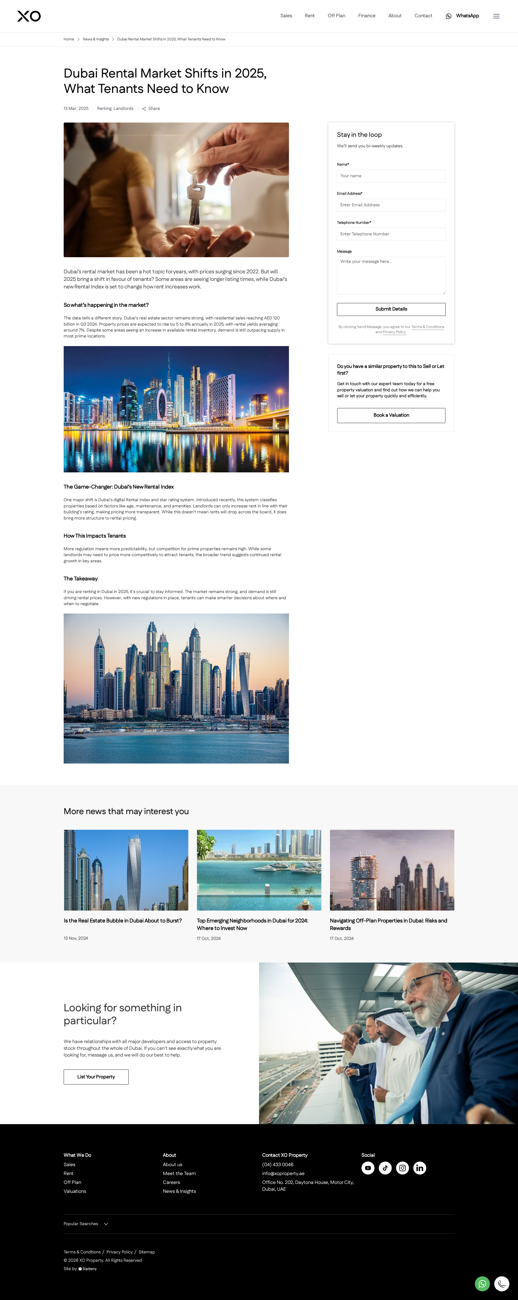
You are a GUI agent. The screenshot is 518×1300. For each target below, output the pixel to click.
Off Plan (336, 15)
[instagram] (402, 1168)
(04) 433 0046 (278, 1164)
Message (344, 251)
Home (69, 39)
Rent (310, 15)
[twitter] (385, 1168)
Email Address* (349, 193)
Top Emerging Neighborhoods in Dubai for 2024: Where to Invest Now (252, 924)
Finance (367, 15)
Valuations (75, 1191)
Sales (286, 15)
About (395, 15)
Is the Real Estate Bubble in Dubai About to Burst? (123, 921)
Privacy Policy (395, 332)
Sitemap (147, 1252)
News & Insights (96, 39)
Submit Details (391, 309)
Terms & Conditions (427, 327)
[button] (496, 16)
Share (154, 109)
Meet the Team (179, 1173)
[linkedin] (419, 1168)
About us (172, 1164)
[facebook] (368, 1168)
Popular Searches (81, 1224)
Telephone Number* (354, 222)
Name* (343, 164)
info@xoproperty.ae (283, 1173)
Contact (423, 15)
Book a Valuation (391, 415)
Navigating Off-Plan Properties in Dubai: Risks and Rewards (388, 924)
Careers (171, 1182)
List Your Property (96, 1077)
